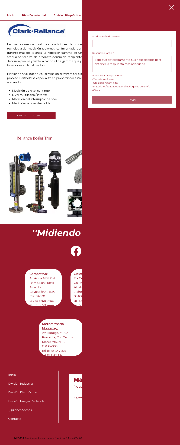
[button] (171, 7)
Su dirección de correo (107, 36)
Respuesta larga (103, 53)
